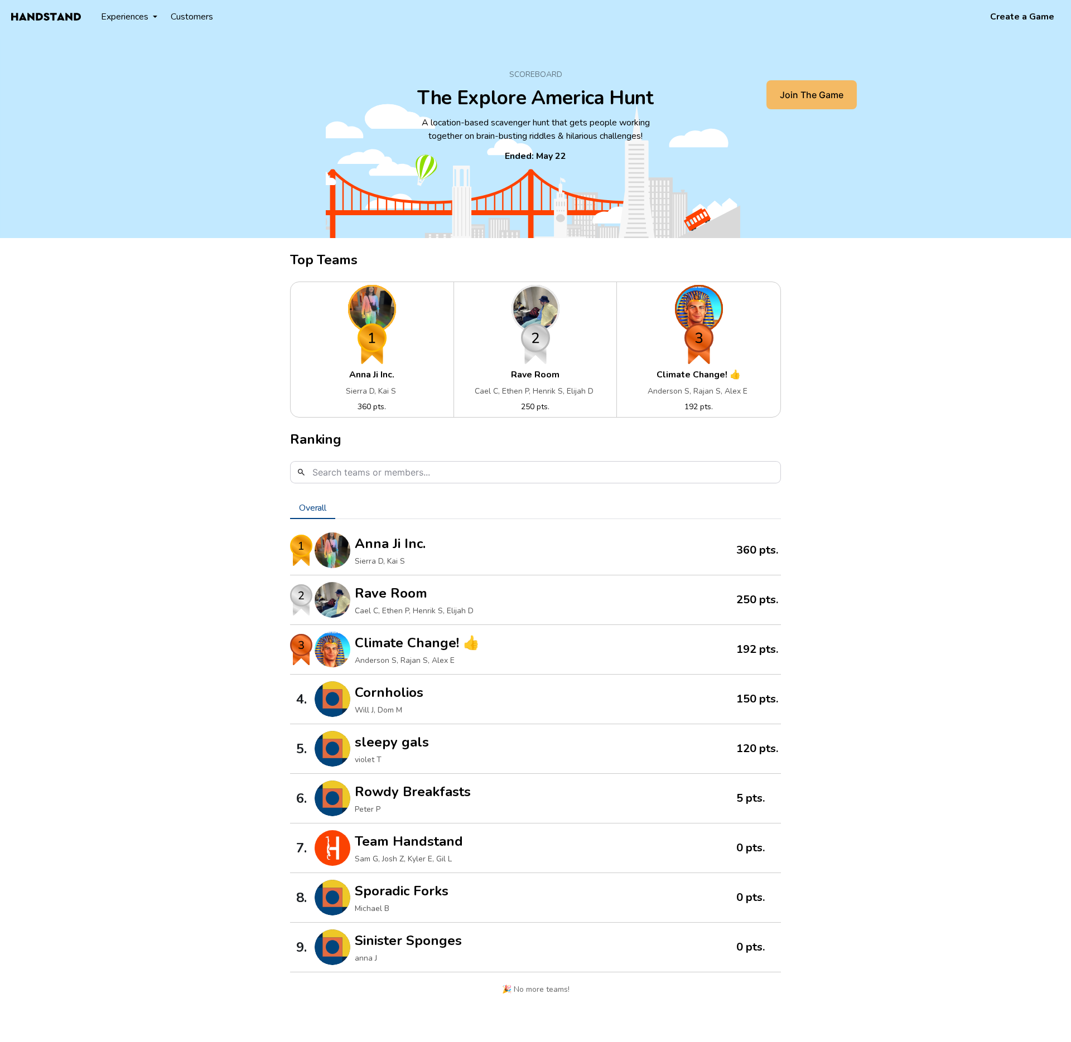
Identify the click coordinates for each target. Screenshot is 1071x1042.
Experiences (124, 17)
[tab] (312, 508)
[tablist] (535, 508)
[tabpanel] (535, 766)
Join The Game (811, 94)
